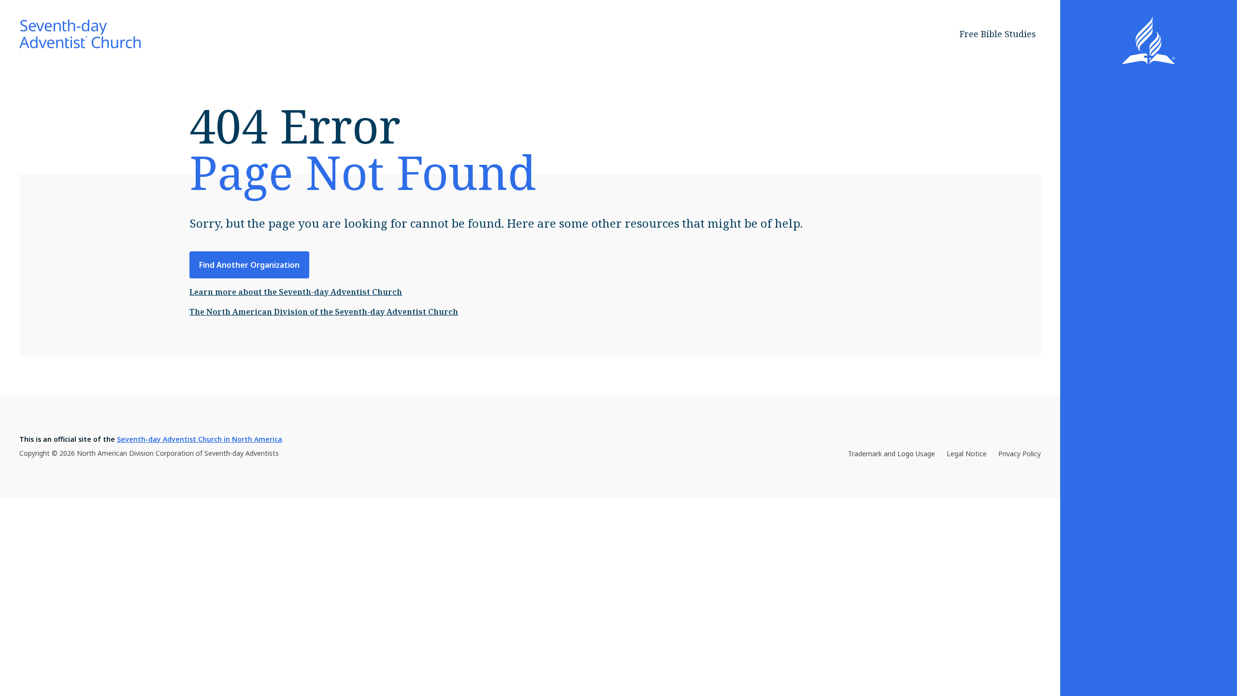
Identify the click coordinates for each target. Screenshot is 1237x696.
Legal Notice (967, 453)
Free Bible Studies (998, 34)
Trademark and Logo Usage (891, 453)
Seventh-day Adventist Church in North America (199, 439)
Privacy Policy (1019, 453)
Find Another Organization (249, 265)
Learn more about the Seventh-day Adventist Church (295, 292)
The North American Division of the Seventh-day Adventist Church (323, 311)
